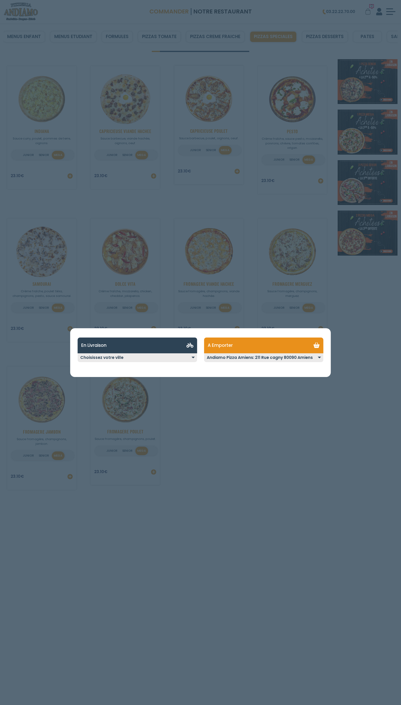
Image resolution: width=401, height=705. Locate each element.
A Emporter (220, 345)
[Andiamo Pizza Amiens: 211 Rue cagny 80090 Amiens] (263, 360)
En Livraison (94, 345)
